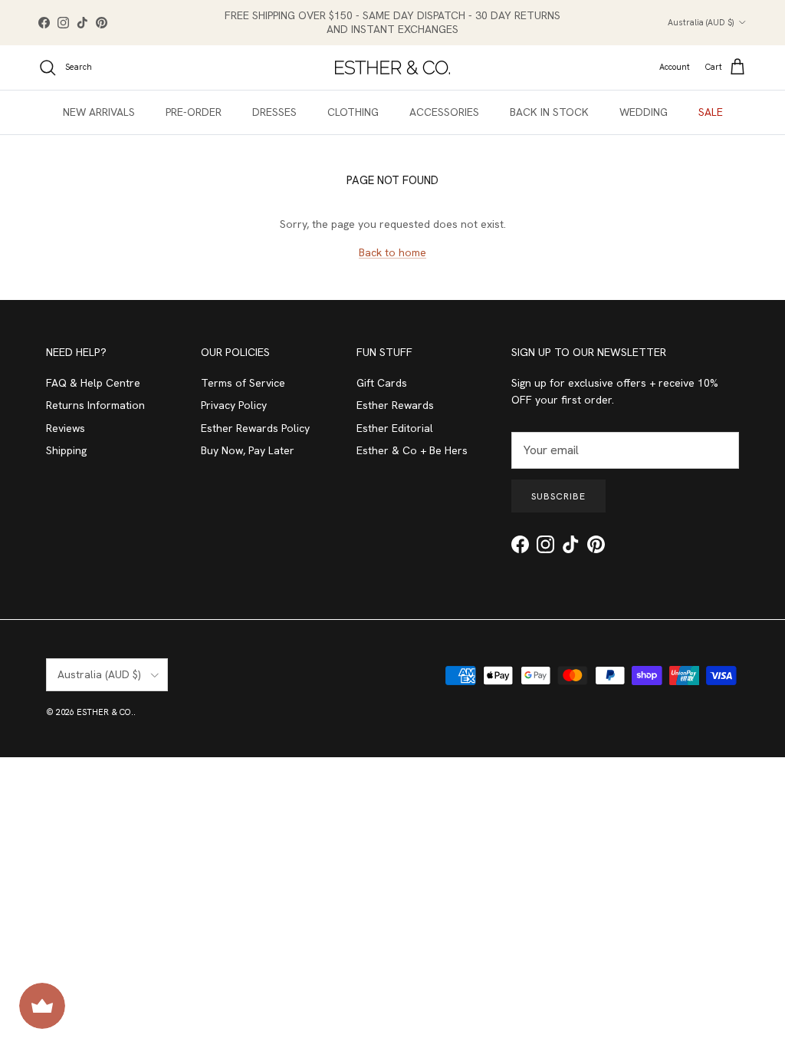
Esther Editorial (394, 428)
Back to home (392, 252)
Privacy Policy (234, 405)
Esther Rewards (395, 405)
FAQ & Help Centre (93, 383)
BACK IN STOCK (549, 112)
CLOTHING (353, 112)
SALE (710, 112)
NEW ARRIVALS (99, 112)
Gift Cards (381, 383)
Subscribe (558, 496)
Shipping (66, 450)
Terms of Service (243, 383)
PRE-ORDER (194, 112)
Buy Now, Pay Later (247, 450)
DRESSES (274, 112)
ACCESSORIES (444, 112)
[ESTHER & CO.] (392, 67)
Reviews (65, 428)
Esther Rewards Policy (255, 428)
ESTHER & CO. (105, 712)
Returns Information (95, 405)
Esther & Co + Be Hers (412, 450)
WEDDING (643, 112)
